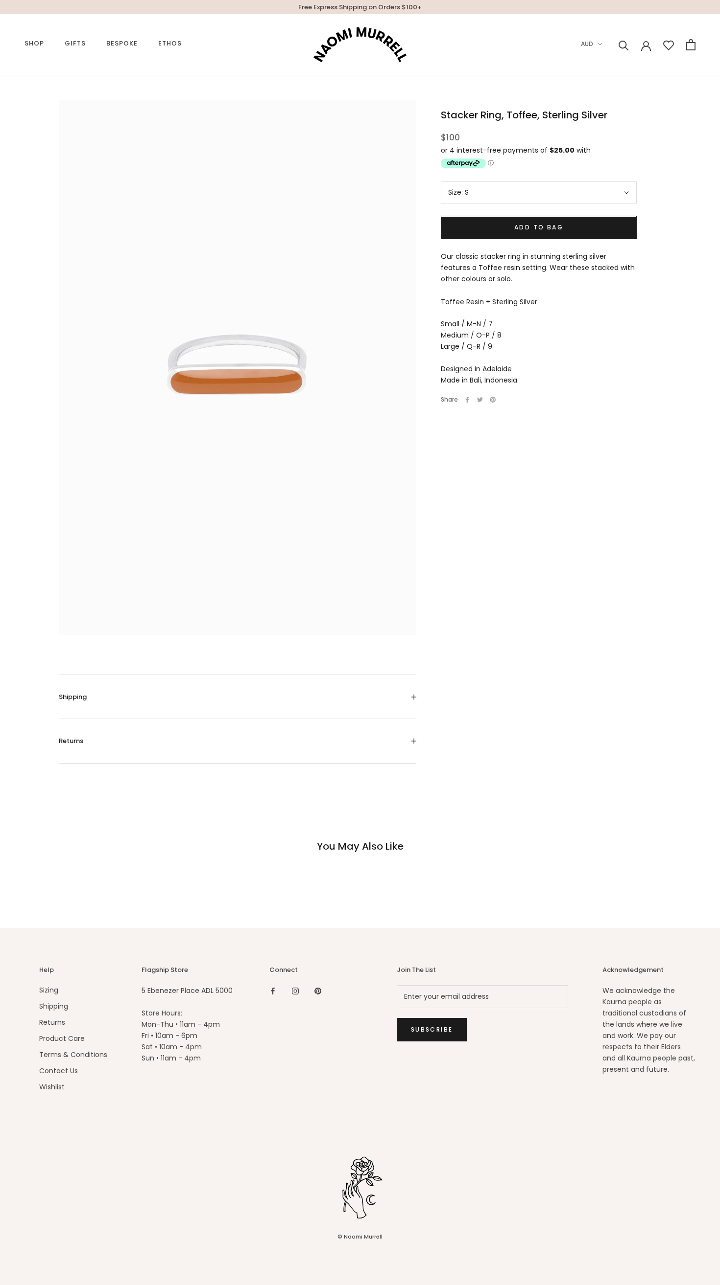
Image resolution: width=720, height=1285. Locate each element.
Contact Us (58, 1071)
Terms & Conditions (73, 1055)
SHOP (34, 43)
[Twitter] (480, 400)
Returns (71, 740)
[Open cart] (691, 44)
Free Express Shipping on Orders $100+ (360, 7)
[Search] (624, 45)
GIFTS (75, 43)
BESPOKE (122, 43)
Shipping (73, 696)
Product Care (62, 1038)
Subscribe (432, 1029)
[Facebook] (467, 400)
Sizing (48, 990)
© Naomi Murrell (360, 1236)
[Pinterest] (493, 400)
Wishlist (52, 1087)
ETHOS (170, 43)
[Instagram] (295, 990)
